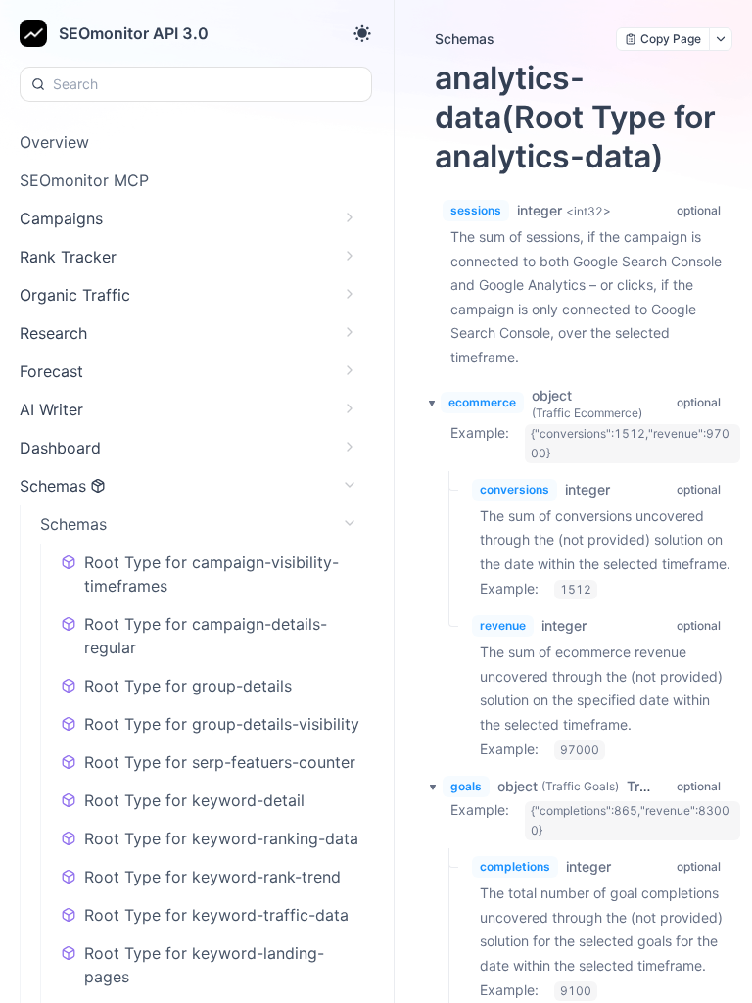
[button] (426, 402)
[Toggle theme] (362, 33)
